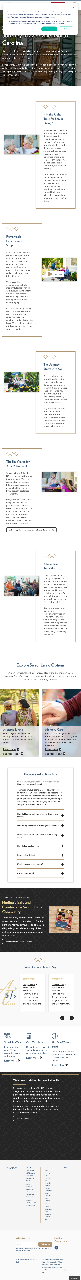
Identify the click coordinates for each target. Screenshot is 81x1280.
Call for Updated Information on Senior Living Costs (31, 529)
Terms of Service (22, 1250)
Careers (47, 1217)
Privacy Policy (48, 1248)
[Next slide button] (72, 1018)
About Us (48, 1214)
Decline (66, 29)
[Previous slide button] (62, 1018)
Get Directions (22, 1118)
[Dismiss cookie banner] (73, 8)
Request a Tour (31, 1203)
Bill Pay (66, 1168)
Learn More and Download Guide (19, 941)
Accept (49, 29)
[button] (59, 275)
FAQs (46, 1219)
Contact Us (29, 1200)
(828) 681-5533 (30, 1205)
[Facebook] (56, 1248)
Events (47, 1206)
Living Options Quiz (47, 1200)
